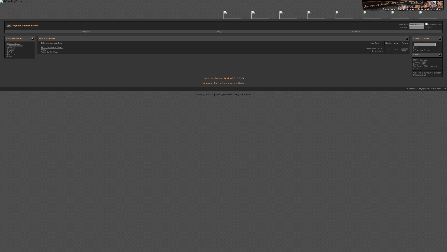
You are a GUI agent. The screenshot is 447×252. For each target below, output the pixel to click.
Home (9, 56)
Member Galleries (15, 46)
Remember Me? (435, 24)
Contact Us (412, 89)
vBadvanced (219, 78)
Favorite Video (404, 50)
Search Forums (422, 38)
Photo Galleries (13, 44)
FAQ (219, 32)
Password (403, 28)
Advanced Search (422, 50)
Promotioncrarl (419, 75)
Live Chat (11, 48)
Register (86, 32)
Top (444, 89)
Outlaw (44, 50)
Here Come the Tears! (52, 47)
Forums (10, 50)
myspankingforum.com (430, 89)
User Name (404, 24)
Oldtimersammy (430, 66)
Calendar (356, 32)
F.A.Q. (10, 52)
